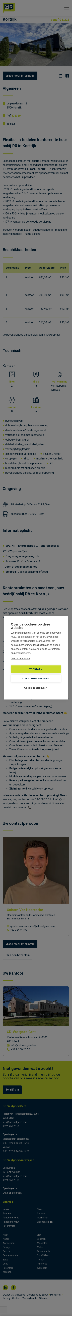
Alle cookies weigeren (35, 678)
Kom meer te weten (20, 658)
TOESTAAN (35, 669)
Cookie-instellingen (35, 688)
